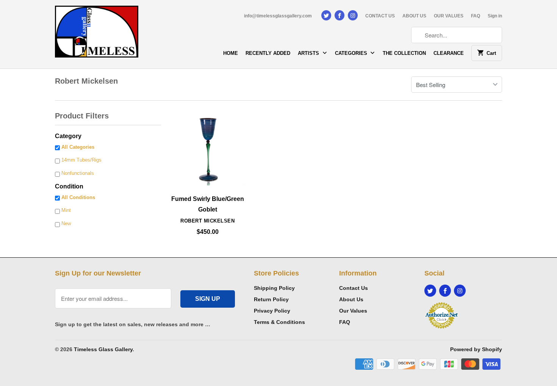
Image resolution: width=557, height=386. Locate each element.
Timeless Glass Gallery (103, 349)
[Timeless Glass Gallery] (96, 34)
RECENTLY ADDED (268, 53)
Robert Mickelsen (86, 81)
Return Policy (271, 299)
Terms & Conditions (279, 322)
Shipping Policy (274, 288)
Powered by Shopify (476, 349)
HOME (230, 53)
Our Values (353, 311)
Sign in (495, 16)
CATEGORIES (352, 53)
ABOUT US (414, 16)
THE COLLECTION (404, 53)
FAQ (475, 16)
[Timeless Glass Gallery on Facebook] (339, 15)
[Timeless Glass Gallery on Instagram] (353, 15)
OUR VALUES (448, 16)
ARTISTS (309, 53)
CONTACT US (380, 16)
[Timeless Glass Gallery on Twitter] (326, 15)
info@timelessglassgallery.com (278, 16)
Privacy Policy (272, 311)
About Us (351, 299)
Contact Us (353, 288)
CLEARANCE (448, 53)
